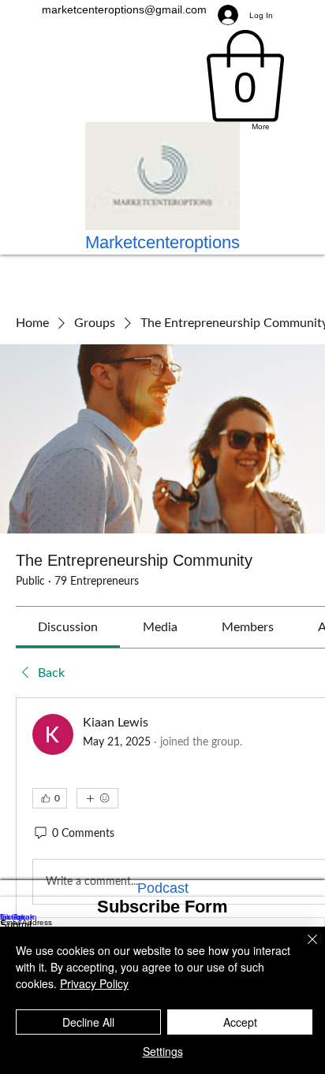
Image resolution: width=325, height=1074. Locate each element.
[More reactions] (97, 798)
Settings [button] (163, 1051)
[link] (68, 627)
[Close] (303, 949)
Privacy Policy (94, 983)
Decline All (88, 1022)
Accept (240, 1022)
